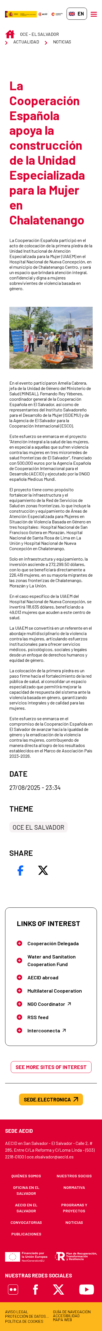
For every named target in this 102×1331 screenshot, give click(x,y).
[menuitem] (26, 1176)
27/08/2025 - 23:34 (35, 787)
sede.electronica (47, 1099)
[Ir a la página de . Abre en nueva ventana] (43, 13)
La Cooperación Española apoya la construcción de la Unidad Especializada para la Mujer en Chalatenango (47, 152)
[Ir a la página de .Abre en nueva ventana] (21, 13)
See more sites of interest (51, 1067)
